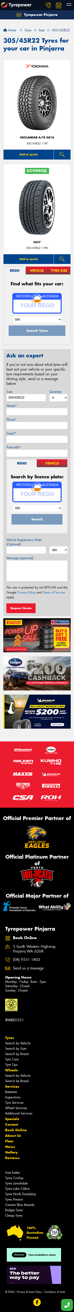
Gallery (11, 1152)
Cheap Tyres (13, 1215)
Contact (11, 1124)
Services (12, 1086)
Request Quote (20, 608)
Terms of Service (54, 592)
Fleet (9, 1141)
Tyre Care (12, 1059)
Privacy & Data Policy (29, 1292)
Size (9, 392)
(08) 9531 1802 (26, 959)
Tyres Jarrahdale (16, 1183)
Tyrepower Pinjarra (40, 14)
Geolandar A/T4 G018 (37, 137)
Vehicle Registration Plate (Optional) (24, 542)
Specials (12, 1119)
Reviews (12, 1158)
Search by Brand (17, 1054)
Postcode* (13, 447)
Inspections (12, 1097)
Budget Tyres (14, 1210)
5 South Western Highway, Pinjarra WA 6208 (34, 949)
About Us (13, 1135)
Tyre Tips (11, 1065)
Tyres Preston (14, 1199)
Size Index (12, 1172)
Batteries (11, 1092)
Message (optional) (19, 558)
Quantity (55, 392)
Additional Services (18, 1113)
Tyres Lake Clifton (17, 1189)
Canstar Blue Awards (19, 1205)
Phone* (11, 419)
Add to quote (28, 154)
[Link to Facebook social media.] (37, 1302)
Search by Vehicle (17, 1043)
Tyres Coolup (14, 1178)
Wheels (11, 1070)
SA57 (37, 242)
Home (11, 30)
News (10, 1146)
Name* (11, 406)
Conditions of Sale (54, 1292)
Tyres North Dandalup (20, 1194)
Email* (11, 433)
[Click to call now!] (48, 5)
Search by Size (15, 1048)
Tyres (9, 1037)
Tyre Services (14, 1102)
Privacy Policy (26, 592)
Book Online (16, 1130)
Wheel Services (16, 1108)
